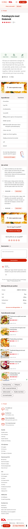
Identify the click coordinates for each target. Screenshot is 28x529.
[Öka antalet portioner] (26, 98)
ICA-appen (3, 447)
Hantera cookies (5, 513)
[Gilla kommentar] (6, 274)
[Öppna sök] (16, 2)
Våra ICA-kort (4, 468)
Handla (3, 430)
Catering (3, 436)
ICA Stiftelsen (4, 497)
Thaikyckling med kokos (16, 339)
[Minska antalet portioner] (16, 98)
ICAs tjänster (4, 444)
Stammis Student (5, 461)
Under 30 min (5, 56)
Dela (12, 77)
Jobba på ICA (4, 491)
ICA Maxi (3, 484)
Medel (22, 56)
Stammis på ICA (5, 457)
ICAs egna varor (5, 474)
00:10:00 (7, 191)
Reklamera (3, 505)
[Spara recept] (8, 317)
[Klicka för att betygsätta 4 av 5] (16, 240)
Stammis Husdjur (5, 463)
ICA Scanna (3, 449)
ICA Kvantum (4, 482)
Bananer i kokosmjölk (15, 361)
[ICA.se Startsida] (10, 2)
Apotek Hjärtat (4, 438)
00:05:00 (7, 208)
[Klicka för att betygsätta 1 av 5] (9, 240)
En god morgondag (5, 499)
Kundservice (4, 503)
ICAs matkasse (4, 434)
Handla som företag (5, 440)
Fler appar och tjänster (6, 453)
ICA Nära (3, 478)
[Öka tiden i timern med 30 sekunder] (12, 191)
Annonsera (3, 488)
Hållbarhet (4, 494)
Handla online (4, 432)
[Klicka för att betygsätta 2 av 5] (11, 240)
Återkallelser (4, 507)
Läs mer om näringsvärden (13, 307)
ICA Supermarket (5, 480)
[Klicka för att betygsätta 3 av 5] (14, 240)
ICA (2, 471)
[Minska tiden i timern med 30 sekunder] (3, 191)
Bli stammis (3, 459)
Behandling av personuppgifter (8, 511)
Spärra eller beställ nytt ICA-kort (8, 509)
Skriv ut (6, 77)
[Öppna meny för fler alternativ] (8, 319)
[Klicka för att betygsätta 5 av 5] (19, 240)
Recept (5, 10)
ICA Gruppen (4, 476)
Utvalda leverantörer (6, 486)
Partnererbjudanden (6, 465)
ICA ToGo (3, 451)
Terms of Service (15, 280)
